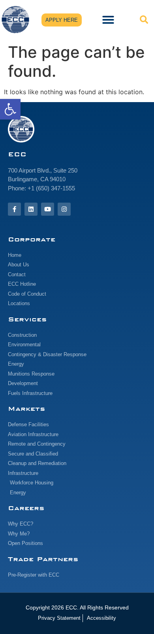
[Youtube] (47, 209)
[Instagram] (64, 209)
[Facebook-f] (14, 209)
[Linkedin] (31, 209)
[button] (10, 109)
